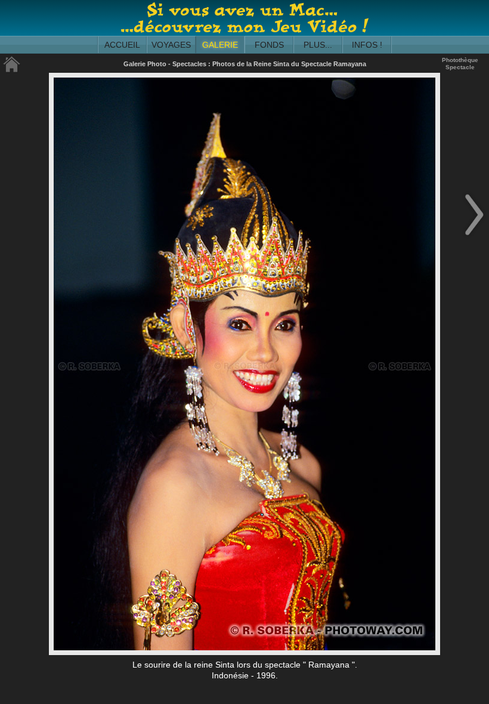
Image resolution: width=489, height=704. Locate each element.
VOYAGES (171, 45)
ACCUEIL (122, 45)
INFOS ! (367, 45)
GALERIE (220, 45)
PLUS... (318, 45)
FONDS (269, 45)
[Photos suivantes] (474, 236)
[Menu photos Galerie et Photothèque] (12, 70)
